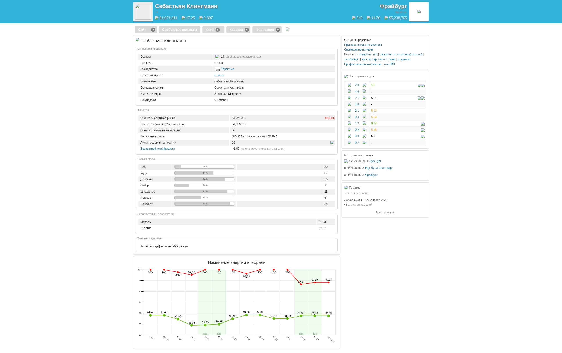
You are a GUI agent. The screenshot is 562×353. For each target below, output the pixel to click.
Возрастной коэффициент (157, 148)
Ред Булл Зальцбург (379, 167)
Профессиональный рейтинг (363, 64)
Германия (228, 69)
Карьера (236, 29)
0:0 (357, 136)
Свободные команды (179, 29)
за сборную (351, 59)
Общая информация (357, 40)
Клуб (210, 29)
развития (386, 54)
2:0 (357, 85)
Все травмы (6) (385, 212)
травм (391, 59)
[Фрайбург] (419, 12)
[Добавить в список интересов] (221, 4)
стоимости (364, 54)
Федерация (265, 29)
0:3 (357, 117)
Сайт (143, 29)
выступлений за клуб (408, 54)
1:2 (357, 123)
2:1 (357, 98)
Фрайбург (393, 6)
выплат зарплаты (373, 59)
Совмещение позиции (358, 49)
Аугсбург (375, 161)
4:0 (357, 91)
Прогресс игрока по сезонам (363, 44)
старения (404, 59)
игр (375, 54)
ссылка (219, 75)
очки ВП (389, 64)
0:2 (357, 129)
